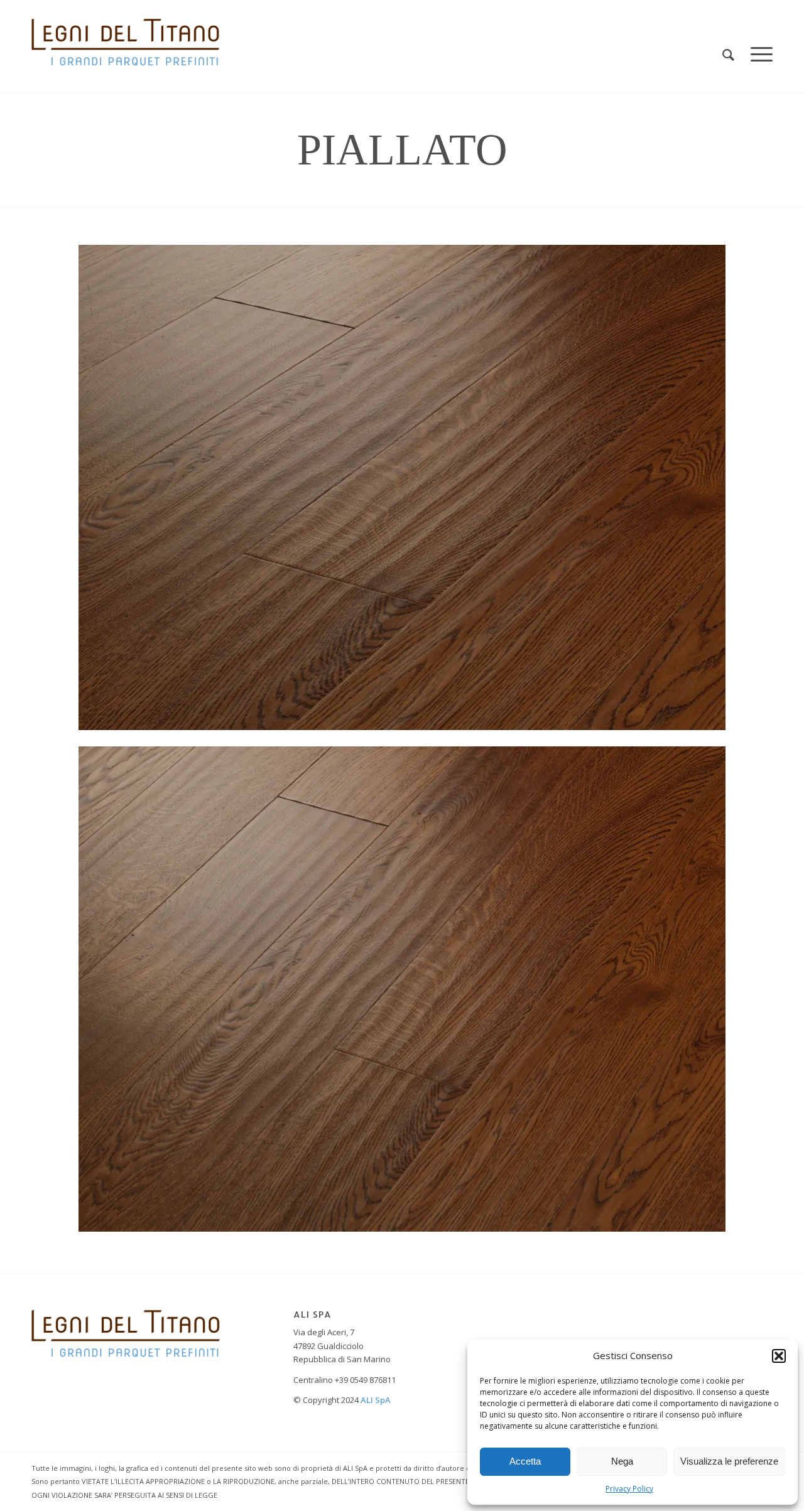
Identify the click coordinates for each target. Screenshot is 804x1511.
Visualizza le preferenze (729, 1461)
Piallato (402, 150)
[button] (779, 1356)
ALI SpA (376, 1400)
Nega (622, 1461)
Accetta (525, 1461)
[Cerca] (728, 55)
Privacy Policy (629, 1488)
